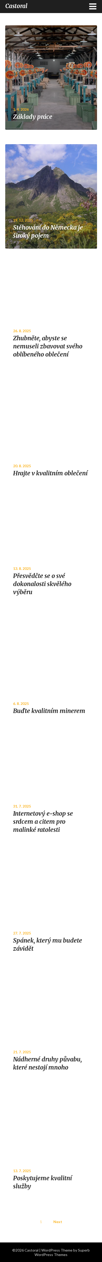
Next (57, 1221)
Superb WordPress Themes (62, 1252)
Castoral (16, 6)
